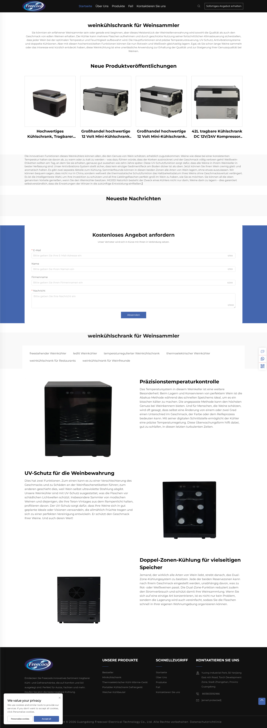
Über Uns (101, 6)
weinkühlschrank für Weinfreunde (106, 360)
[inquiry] (262, 351)
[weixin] (262, 366)
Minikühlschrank (111, 677)
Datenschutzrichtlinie (206, 721)
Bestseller (107, 672)
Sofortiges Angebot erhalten (224, 6)
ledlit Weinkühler (85, 353)
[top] (261, 701)
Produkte (118, 6)
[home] (35, 5)
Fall (130, 6)
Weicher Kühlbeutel (113, 692)
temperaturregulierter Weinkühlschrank (132, 353)
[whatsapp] (262, 359)
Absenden (133, 314)
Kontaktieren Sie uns (151, 6)
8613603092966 (210, 693)
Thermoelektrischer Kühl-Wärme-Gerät (125, 682)
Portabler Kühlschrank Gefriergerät (122, 687)
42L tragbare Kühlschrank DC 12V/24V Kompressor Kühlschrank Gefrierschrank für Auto (217, 134)
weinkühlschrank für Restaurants (53, 360)
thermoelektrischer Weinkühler (188, 353)
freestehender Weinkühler (48, 353)
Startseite (85, 6)
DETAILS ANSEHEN (50, 101)
